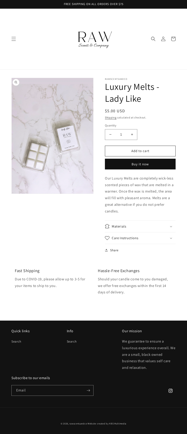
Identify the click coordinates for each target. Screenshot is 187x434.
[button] (14, 39)
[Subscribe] (88, 390)
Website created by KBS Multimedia (107, 423)
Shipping (111, 117)
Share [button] (114, 250)
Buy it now (140, 164)
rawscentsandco (78, 423)
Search (16, 341)
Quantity (110, 125)
